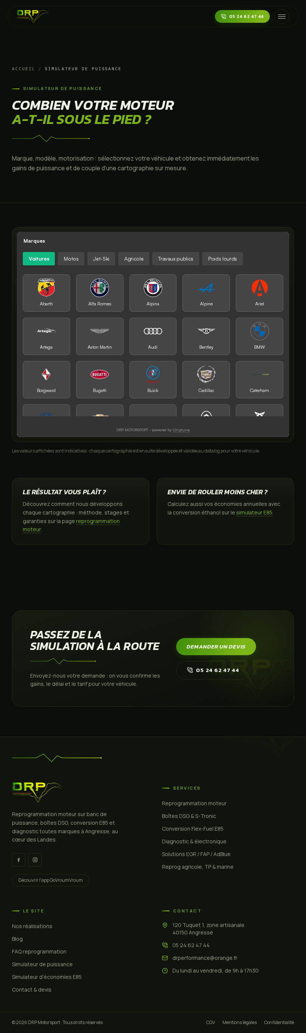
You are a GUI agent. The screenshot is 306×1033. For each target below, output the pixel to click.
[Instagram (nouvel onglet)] (35, 859)
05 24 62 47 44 (246, 16)
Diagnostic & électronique (194, 841)
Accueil (23, 68)
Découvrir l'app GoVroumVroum (50, 880)
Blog (17, 938)
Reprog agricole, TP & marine (198, 866)
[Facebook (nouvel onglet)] (18, 859)
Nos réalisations (32, 926)
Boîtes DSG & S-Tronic (189, 815)
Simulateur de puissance (42, 964)
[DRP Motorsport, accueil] (33, 16)
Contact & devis (31, 989)
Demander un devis (216, 646)
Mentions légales (239, 1023)
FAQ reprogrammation (39, 951)
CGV (210, 1023)
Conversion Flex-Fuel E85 (193, 828)
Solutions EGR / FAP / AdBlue (196, 854)
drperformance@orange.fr (204, 957)
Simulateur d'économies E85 (47, 976)
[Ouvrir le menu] (281, 16)
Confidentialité (279, 1023)
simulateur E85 (254, 512)
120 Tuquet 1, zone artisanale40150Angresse (208, 928)
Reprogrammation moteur (194, 803)
